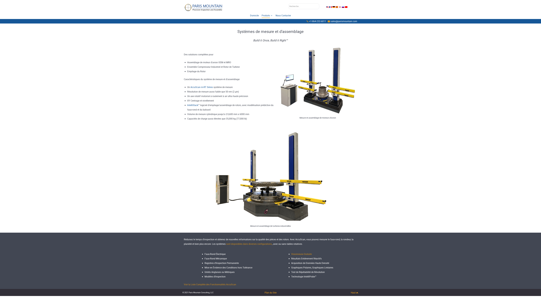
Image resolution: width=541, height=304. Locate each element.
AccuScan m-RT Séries (201, 87)
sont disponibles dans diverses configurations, (249, 243)
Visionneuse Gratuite (301, 254)
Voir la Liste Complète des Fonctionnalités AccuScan (210, 284)
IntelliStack (192, 105)
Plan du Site (271, 292)
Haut (353, 292)
